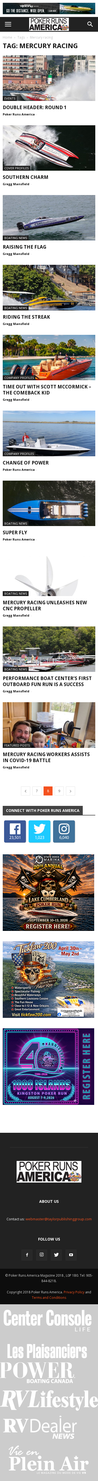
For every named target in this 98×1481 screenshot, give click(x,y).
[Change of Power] (49, 433)
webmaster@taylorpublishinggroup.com (59, 1218)
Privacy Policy (74, 1292)
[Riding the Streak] (49, 287)
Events (9, 98)
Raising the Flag (24, 247)
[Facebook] (27, 1255)
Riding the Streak (26, 317)
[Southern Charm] (49, 148)
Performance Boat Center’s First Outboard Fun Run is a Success (47, 681)
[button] (90, 24)
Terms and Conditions (49, 1297)
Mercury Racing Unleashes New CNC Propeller (45, 605)
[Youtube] (71, 1255)
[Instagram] (41, 1255)
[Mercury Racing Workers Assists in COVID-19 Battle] (49, 725)
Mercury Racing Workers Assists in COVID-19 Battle (46, 757)
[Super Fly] (49, 503)
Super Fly (15, 532)
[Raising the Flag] (49, 217)
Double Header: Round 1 (35, 107)
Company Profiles (19, 378)
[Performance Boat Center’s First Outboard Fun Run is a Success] (49, 649)
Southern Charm (25, 177)
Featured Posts (17, 745)
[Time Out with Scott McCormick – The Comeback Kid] (49, 357)
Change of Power (26, 463)
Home (7, 37)
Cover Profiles (16, 168)
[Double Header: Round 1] (49, 78)
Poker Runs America (19, 114)
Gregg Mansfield (16, 184)
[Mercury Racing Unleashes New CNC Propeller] (49, 573)
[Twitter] (56, 1255)
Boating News (15, 238)
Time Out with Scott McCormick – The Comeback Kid (47, 390)
